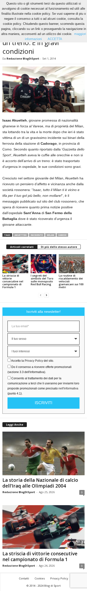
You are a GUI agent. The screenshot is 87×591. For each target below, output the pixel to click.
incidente (37, 235)
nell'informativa (68, 388)
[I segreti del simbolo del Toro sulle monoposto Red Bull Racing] (44, 263)
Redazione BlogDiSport (23, 58)
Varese (62, 235)
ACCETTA (55, 39)
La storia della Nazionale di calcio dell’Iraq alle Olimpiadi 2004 (40, 483)
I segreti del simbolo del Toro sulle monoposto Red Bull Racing (42, 280)
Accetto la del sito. (32, 360)
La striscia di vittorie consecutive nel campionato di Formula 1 (12, 281)
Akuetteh (20, 235)
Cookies (40, 578)
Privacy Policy (34, 360)
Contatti (24, 578)
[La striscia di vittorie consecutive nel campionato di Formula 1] (15, 263)
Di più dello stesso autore (59, 247)
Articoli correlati (22, 247)
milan (50, 235)
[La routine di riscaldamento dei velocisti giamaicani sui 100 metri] (72, 263)
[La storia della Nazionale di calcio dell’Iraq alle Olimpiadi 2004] (43, 453)
